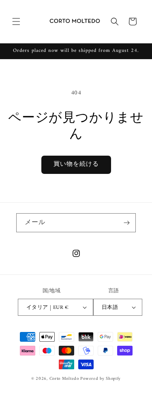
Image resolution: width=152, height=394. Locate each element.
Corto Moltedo (64, 379)
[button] (16, 21)
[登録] (126, 222)
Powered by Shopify (100, 379)
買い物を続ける (76, 164)
